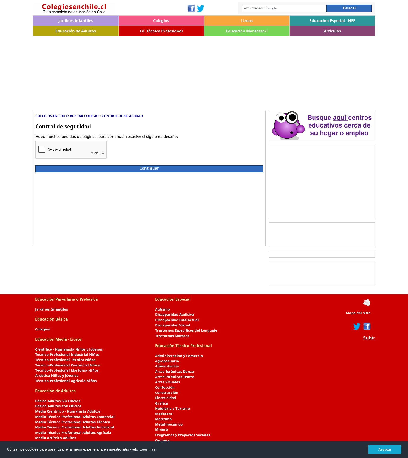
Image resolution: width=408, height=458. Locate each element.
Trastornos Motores (172, 335)
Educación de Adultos (75, 31)
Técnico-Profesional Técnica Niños (65, 359)
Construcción (166, 392)
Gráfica (161, 403)
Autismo (162, 309)
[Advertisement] (174, 72)
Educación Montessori (247, 31)
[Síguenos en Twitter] (200, 8)
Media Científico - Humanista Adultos (67, 411)
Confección (165, 387)
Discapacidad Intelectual (177, 319)
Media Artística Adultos (55, 437)
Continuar (149, 168)
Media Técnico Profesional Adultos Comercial (75, 416)
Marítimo (163, 419)
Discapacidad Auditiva (174, 314)
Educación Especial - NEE (332, 20)
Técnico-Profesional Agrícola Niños (66, 380)
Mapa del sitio (358, 312)
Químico (162, 440)
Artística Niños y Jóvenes (56, 375)
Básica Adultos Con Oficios (58, 406)
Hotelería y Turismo (172, 408)
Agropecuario (167, 360)
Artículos (332, 31)
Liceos (247, 20)
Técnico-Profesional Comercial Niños (67, 365)
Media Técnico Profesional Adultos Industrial (74, 427)
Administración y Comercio (179, 355)
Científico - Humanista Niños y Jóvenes (69, 349)
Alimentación (167, 366)
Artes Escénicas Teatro (174, 376)
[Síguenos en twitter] (357, 326)
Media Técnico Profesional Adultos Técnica (72, 421)
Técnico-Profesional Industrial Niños (67, 354)
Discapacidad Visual (172, 325)
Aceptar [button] (384, 449)
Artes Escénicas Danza (174, 371)
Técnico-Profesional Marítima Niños (66, 370)
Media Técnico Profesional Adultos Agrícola (73, 432)
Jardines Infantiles (75, 20)
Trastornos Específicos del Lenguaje (186, 330)
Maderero (163, 413)
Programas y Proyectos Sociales (182, 434)
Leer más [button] (147, 449)
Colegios (161, 20)
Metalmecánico (169, 424)
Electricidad (165, 397)
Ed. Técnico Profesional (161, 31)
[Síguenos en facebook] (366, 326)
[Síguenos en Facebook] (191, 8)
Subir (369, 338)
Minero (161, 429)
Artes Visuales (167, 381)
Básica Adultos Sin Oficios (57, 400)
